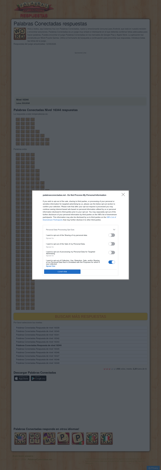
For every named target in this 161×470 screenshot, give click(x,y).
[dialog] (80, 235)
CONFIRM (62, 272)
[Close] (124, 195)
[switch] (111, 235)
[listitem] (80, 229)
